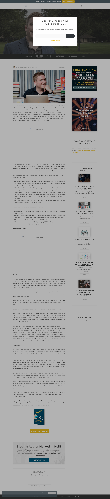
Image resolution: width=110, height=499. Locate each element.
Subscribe (70, 36)
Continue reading (55, 40)
